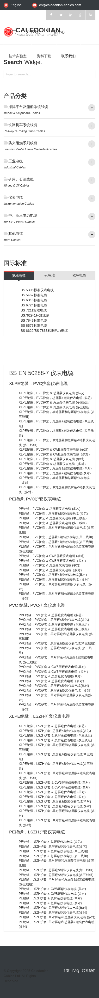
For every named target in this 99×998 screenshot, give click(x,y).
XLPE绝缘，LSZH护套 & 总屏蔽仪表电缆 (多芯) (52, 726)
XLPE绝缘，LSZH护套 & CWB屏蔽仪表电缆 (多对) (54, 787)
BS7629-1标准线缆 (35, 315)
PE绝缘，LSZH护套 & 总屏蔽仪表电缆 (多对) (50, 903)
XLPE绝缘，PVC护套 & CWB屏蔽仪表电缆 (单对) (53, 449)
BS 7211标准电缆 (34, 310)
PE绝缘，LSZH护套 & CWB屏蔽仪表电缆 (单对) (52, 889)
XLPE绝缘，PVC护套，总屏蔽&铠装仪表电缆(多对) (55, 473)
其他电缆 (15, 233)
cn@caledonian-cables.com (60, 5)
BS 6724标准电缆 (34, 305)
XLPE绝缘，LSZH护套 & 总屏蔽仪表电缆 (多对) (52, 797)
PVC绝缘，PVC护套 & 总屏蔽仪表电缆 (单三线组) (54, 624)
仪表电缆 (15, 197)
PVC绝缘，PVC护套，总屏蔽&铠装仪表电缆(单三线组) (57, 643)
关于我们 (33, 32)
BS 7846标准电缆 (34, 320)
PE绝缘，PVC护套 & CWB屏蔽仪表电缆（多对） (53, 561)
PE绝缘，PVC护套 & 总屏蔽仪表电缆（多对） (51, 570)
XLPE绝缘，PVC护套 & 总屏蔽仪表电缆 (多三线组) (54, 407)
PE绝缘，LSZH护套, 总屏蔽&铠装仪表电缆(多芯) (53, 846)
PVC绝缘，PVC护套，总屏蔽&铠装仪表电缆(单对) (54, 685)
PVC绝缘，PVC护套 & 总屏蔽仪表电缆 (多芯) (50, 615)
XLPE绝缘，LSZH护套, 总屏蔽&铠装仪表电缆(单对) (55, 801)
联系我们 (68, 56)
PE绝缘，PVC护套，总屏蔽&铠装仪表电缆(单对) (53, 575)
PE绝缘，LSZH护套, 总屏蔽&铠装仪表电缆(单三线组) (56, 870)
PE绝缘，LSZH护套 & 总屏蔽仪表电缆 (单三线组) (53, 851)
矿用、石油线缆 (21, 179)
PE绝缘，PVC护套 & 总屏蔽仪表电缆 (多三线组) (53, 523)
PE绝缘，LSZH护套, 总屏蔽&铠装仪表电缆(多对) (53, 912)
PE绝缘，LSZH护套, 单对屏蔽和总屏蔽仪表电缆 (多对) (57, 917)
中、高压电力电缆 (22, 215)
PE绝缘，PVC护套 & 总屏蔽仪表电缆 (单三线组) (53, 518)
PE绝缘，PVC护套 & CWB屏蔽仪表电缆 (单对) (51, 556)
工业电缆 (15, 161)
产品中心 (57, 32)
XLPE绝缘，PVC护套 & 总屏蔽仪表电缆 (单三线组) (54, 402)
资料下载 (44, 56)
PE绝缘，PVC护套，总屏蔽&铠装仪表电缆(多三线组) (56, 542)
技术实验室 (18, 56)
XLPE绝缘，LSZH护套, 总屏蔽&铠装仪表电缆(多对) (55, 806)
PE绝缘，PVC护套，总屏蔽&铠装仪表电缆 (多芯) (53, 513)
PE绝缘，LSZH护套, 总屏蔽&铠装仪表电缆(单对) (53, 908)
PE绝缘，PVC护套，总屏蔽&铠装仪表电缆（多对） (55, 579)
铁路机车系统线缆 (22, 125)
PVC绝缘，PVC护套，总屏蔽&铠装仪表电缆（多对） (56, 690)
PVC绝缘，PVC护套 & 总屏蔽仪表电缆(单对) (50, 676)
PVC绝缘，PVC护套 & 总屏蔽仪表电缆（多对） (52, 681)
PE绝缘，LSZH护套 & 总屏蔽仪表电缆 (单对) (50, 898)
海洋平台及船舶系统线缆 (28, 107)
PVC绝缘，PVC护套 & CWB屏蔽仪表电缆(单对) (52, 667)
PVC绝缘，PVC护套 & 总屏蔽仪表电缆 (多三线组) (54, 629)
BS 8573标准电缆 (34, 325)
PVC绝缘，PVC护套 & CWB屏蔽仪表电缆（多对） (54, 671)
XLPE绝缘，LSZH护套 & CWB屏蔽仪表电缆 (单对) (54, 782)
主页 (12, 32)
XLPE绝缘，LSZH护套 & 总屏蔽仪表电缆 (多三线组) (55, 740)
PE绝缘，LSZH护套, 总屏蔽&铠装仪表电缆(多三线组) (56, 875)
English (16, 5)
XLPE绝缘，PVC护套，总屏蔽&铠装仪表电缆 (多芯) (55, 398)
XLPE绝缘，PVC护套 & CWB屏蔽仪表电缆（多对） (55, 454)
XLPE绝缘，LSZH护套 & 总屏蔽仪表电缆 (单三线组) (55, 735)
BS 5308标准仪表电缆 (37, 290)
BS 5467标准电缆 (34, 295)
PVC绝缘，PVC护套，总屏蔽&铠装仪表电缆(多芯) (54, 620)
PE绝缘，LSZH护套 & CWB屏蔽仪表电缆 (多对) (52, 894)
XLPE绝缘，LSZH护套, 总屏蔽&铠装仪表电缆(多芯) (55, 731)
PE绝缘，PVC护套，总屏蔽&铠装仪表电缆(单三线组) (56, 537)
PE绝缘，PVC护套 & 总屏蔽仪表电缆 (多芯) (49, 509)
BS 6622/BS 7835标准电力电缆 (44, 331)
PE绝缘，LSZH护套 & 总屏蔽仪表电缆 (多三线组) (53, 856)
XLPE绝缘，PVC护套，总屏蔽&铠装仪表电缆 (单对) (55, 468)
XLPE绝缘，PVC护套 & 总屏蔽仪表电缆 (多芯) (51, 393)
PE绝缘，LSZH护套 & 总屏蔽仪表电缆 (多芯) (50, 842)
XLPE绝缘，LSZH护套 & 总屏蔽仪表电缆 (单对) (52, 792)
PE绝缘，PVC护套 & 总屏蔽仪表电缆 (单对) (49, 565)
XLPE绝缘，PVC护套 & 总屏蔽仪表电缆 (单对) (51, 459)
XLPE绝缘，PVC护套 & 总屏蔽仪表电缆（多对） (53, 464)
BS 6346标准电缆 (34, 300)
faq (75, 971)
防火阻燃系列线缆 (22, 143)
